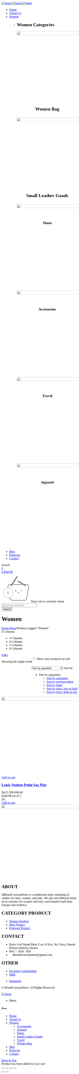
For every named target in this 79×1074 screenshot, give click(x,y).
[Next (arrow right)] (6, 1071)
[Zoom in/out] (14, 1068)
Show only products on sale (53, 658)
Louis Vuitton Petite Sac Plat (24, 785)
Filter (5, 655)
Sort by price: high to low (62, 692)
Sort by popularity (57, 678)
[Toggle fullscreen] (10, 1068)
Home (5, 628)
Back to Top (9, 1060)
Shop (13, 628)
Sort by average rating (60, 681)
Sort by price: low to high (62, 688)
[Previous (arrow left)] (3, 1071)
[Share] (6, 1068)
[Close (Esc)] (3, 1068)
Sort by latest (54, 685)
